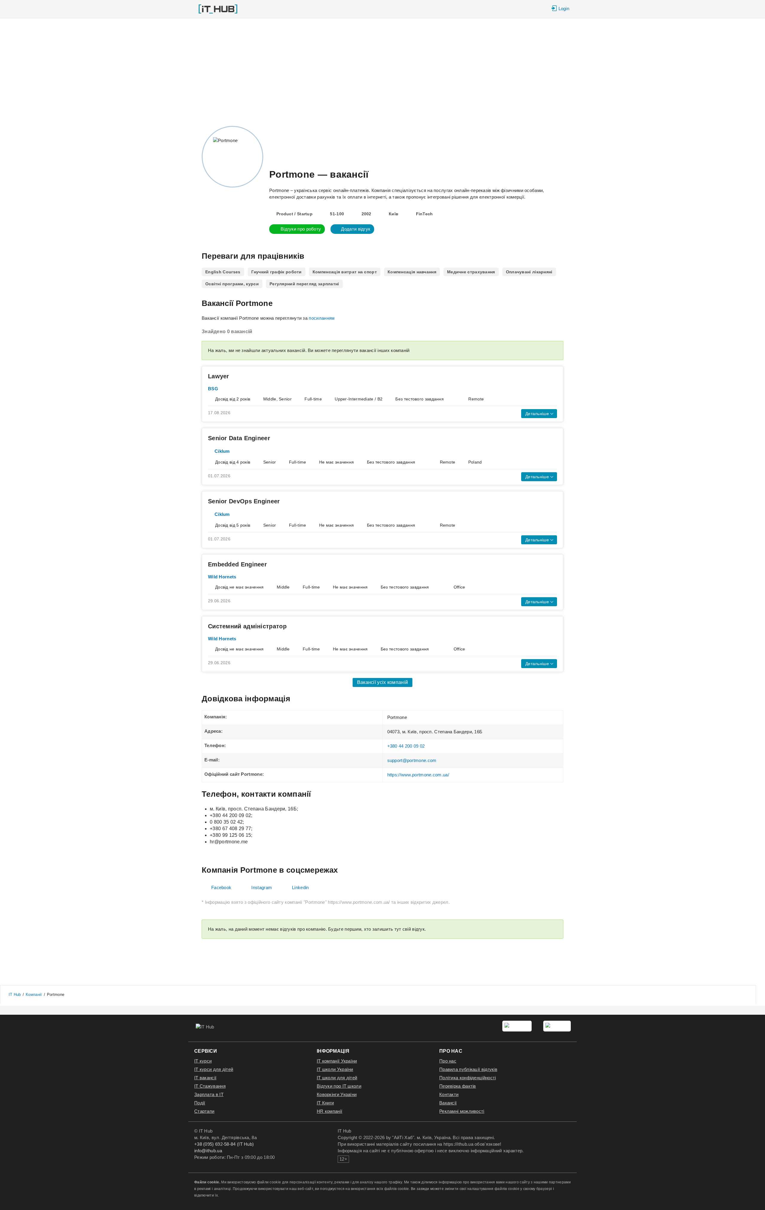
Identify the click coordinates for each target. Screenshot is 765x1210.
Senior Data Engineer (239, 438)
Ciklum (222, 451)
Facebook (221, 887)
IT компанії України (337, 1060)
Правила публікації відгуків (468, 1069)
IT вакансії (205, 1077)
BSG (213, 388)
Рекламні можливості (461, 1111)
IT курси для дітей (213, 1069)
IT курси (203, 1060)
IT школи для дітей (337, 1077)
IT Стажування (210, 1086)
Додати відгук (355, 228)
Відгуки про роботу (301, 228)
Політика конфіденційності (467, 1077)
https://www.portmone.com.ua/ (418, 774)
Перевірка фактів (457, 1086)
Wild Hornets (222, 576)
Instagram (261, 887)
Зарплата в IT (209, 1094)
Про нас (447, 1060)
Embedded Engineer (237, 564)
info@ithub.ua (208, 1150)
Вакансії (448, 1102)
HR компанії (329, 1111)
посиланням (321, 318)
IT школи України (335, 1069)
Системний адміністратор (247, 626)
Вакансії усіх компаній (382, 682)
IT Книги (325, 1102)
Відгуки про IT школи (339, 1086)
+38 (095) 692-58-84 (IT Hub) (224, 1144)
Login (564, 8)
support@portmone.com (412, 760)
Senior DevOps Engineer (244, 501)
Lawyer (218, 376)
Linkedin (300, 887)
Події (199, 1102)
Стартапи (204, 1111)
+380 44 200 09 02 (406, 746)
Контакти (448, 1094)
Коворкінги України (337, 1094)
